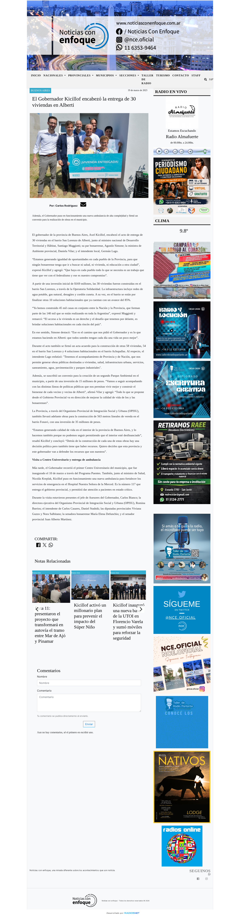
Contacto (180, 75)
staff (196, 75)
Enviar (89, 724)
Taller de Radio (147, 79)
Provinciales (79, 75)
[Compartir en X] (44, 546)
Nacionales (53, 75)
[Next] (140, 609)
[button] (205, 79)
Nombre (42, 676)
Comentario (44, 690)
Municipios (105, 75)
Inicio (36, 75)
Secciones (128, 75)
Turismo (163, 75)
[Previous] (37, 609)
